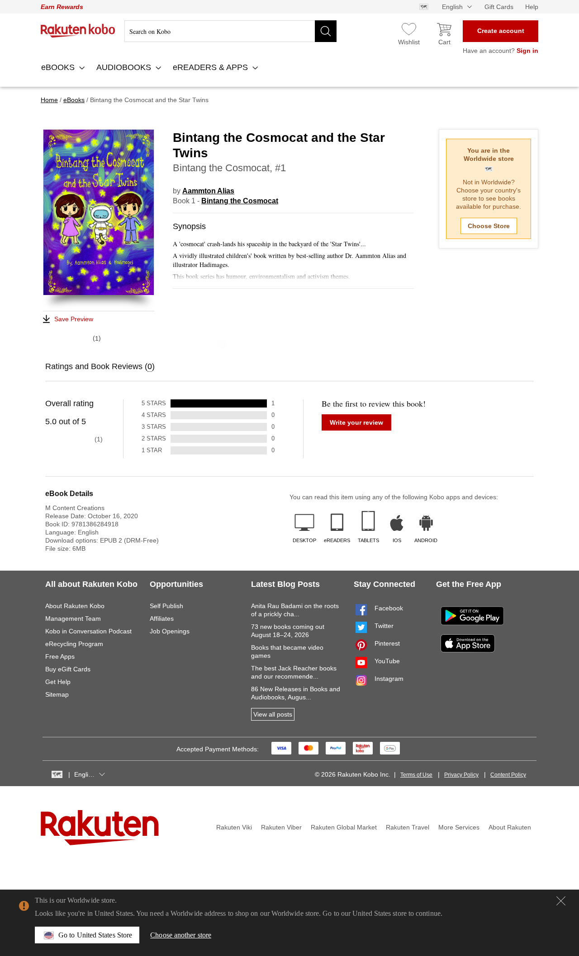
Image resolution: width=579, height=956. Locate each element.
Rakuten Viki (234, 827)
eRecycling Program (74, 643)
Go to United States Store (95, 935)
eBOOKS (59, 67)
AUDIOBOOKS (124, 67)
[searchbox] (230, 31)
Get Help (58, 681)
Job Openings (170, 631)
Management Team (73, 618)
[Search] (326, 31)
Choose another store (180, 935)
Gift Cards (498, 6)
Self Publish (166, 605)
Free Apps (60, 656)
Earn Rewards (62, 6)
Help (531, 6)
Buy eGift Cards (67, 669)
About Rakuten (510, 827)
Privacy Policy (461, 775)
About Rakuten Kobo (74, 605)
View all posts (272, 714)
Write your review (356, 422)
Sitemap (57, 694)
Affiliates (162, 618)
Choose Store (489, 226)
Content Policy (508, 775)
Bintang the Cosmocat (239, 201)
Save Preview (73, 319)
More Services (458, 827)
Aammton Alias (208, 191)
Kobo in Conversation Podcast (88, 631)
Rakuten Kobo (78, 31)
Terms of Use (416, 775)
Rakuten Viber (281, 827)
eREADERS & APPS (211, 67)
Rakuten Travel (407, 827)
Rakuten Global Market (344, 827)
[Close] (560, 900)
